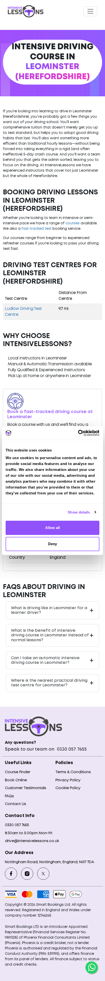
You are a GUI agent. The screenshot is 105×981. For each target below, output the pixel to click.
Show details (79, 512)
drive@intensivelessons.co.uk (32, 841)
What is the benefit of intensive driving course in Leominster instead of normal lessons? (50, 635)
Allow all (52, 528)
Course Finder (17, 772)
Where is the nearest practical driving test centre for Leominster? (49, 683)
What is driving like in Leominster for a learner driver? (49, 610)
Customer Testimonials (25, 788)
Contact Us (15, 804)
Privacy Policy (68, 780)
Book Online (16, 780)
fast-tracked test (36, 228)
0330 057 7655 (71, 749)
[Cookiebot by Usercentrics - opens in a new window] (78, 433)
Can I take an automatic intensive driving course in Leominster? (45, 660)
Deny (52, 544)
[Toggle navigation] (90, 11)
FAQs (9, 796)
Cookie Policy (68, 788)
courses (72, 223)
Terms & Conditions (73, 772)
